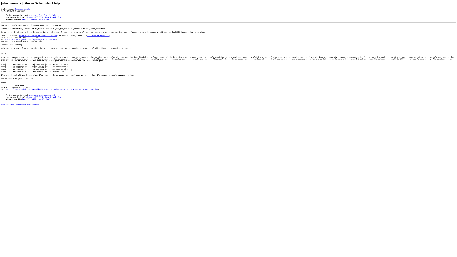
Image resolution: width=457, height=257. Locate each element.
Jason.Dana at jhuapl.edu (98, 36)
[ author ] (46, 19)
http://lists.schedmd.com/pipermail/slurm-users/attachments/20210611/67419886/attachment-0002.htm (52, 89)
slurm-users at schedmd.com (17, 39)
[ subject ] (39, 19)
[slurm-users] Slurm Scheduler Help (42, 15)
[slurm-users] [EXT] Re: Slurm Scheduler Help (43, 17)
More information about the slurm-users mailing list (20, 104)
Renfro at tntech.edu (22, 9)
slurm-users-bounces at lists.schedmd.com (38, 36)
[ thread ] (31, 19)
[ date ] (24, 19)
